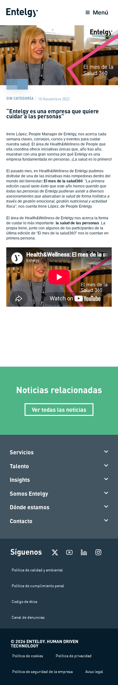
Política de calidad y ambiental (37, 570)
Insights (20, 479)
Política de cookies (27, 655)
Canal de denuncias (28, 617)
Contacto (21, 520)
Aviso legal (94, 671)
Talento (19, 466)
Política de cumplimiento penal (38, 585)
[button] (59, 452)
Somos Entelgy (29, 493)
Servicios (22, 452)
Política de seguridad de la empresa (42, 671)
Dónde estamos (29, 507)
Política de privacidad (74, 655)
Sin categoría (20, 98)
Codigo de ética (24, 601)
